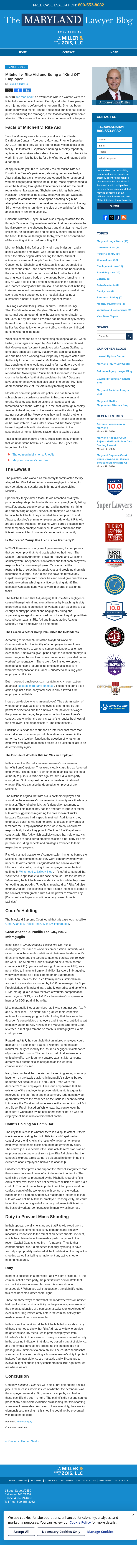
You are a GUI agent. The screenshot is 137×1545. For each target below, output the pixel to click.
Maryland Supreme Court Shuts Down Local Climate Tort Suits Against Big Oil (113, 459)
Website (22, 1481)
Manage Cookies (100, 1531)
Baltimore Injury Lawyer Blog (114, 371)
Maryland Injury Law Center (113, 363)
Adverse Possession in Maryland (111, 426)
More (114, 52)
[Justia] (117, 217)
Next (35, 1441)
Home (23, 52)
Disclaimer (36, 1481)
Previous (12, 1441)
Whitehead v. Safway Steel (36, 871)
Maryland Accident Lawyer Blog (113, 392)
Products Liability (109, 297)
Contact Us (89, 1481)
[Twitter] (111, 217)
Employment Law (110, 266)
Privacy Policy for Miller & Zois (62, 1481)
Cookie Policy (80, 1522)
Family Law (106, 291)
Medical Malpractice (111, 303)
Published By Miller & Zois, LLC (68, 38)
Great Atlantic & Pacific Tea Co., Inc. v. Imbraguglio (37, 923)
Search (129, 336)
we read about (25, 96)
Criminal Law (107, 260)
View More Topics (107, 316)
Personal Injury (24, 1421)
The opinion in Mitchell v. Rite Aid (33, 454)
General (103, 278)
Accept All (21, 1531)
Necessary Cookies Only (61, 1531)
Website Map (105, 1481)
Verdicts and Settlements (114, 310)
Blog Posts (121, 1481)
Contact (68, 52)
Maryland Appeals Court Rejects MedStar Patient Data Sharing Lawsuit (114, 441)
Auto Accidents (108, 285)
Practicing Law (108, 272)
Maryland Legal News (112, 241)
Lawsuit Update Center (111, 356)
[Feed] (123, 217)
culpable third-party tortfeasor (36, 685)
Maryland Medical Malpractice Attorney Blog (112, 403)
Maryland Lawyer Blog (68, 20)
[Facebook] (105, 217)
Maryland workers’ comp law (30, 460)
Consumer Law (108, 247)
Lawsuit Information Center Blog (113, 380)
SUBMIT (114, 206)
